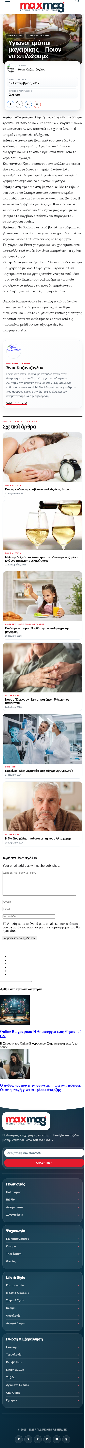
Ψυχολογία (13, 1315)
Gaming (11, 1261)
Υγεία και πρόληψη (38, 36)
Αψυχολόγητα (15, 1323)
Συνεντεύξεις (14, 1214)
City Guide (13, 1392)
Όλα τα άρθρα (16, 402)
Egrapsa (11, 1400)
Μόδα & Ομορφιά (17, 1292)
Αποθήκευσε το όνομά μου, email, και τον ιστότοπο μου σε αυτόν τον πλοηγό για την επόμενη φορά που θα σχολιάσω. (41, 927)
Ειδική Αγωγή (15, 1369)
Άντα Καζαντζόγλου (24, 367)
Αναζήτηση (44, 1162)
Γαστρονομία (15, 1285)
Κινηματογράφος (17, 1238)
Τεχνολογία (14, 1354)
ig (47, 1439)
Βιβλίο (10, 1199)
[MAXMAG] (42, 7)
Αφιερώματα (14, 1207)
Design (11, 1307)
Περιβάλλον (14, 1362)
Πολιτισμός (13, 1192)
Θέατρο (11, 1246)
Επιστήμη (12, 1347)
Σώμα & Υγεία (14, 36)
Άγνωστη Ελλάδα (17, 1384)
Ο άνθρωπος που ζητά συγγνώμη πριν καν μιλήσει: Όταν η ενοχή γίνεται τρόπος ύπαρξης (40, 1087)
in (28, 104)
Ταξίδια (11, 1377)
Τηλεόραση (14, 1253)
